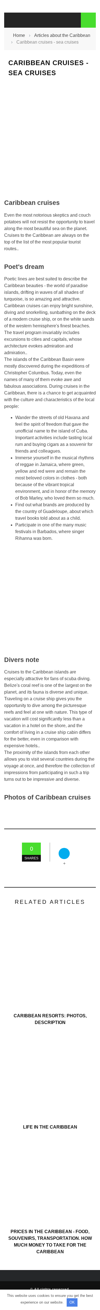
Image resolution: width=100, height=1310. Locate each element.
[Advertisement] (50, 138)
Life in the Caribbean (50, 1127)
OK (72, 1302)
